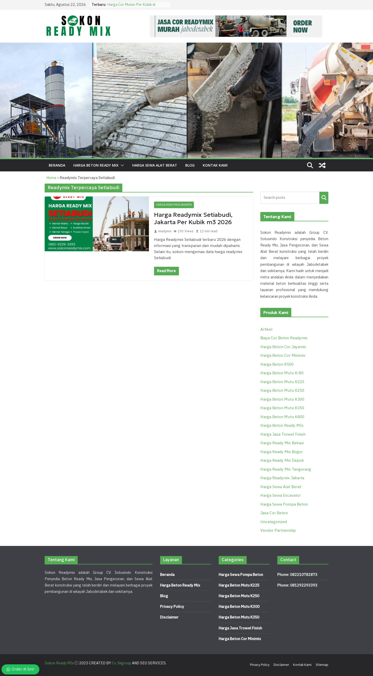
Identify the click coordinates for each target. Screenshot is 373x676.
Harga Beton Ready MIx (95, 165)
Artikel (266, 329)
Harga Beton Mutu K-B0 (281, 373)
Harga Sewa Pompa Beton (284, 504)
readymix (165, 231)
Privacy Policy (172, 606)
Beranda (57, 165)
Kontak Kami (215, 165)
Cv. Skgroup (121, 663)
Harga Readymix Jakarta (174, 205)
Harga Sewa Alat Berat (154, 165)
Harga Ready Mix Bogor (281, 452)
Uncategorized (273, 522)
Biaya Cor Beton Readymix (284, 338)
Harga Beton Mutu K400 (282, 417)
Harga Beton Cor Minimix (282, 356)
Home (51, 178)
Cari (323, 198)
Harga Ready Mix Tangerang (285, 469)
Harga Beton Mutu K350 (282, 408)
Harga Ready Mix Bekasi (282, 443)
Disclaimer (169, 617)
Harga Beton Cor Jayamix (283, 347)
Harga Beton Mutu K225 (282, 382)
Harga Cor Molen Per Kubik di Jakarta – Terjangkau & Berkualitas (136, 7)
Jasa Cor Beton (274, 513)
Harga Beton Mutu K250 (282, 391)
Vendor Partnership (278, 530)
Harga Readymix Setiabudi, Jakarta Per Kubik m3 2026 (193, 218)
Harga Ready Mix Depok (282, 461)
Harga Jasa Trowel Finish (283, 434)
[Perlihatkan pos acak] (322, 165)
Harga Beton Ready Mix (180, 585)
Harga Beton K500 (277, 364)
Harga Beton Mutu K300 (282, 399)
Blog (190, 165)
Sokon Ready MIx (59, 663)
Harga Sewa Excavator (280, 496)
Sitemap (322, 665)
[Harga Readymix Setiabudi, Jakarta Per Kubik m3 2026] (97, 224)
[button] (121, 165)
